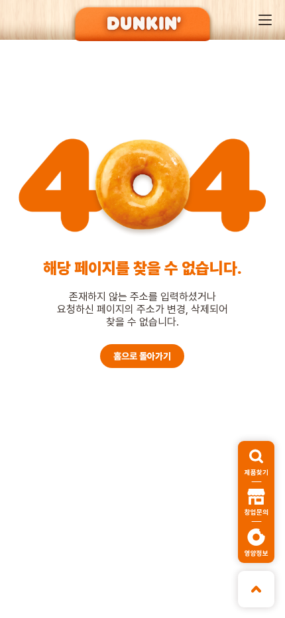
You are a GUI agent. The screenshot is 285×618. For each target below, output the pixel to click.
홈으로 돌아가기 (142, 356)
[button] (265, 20)
